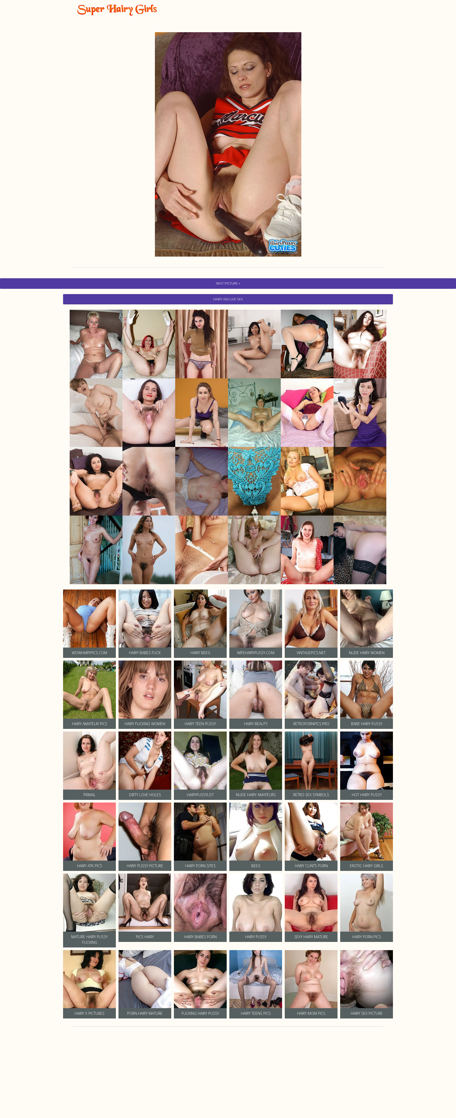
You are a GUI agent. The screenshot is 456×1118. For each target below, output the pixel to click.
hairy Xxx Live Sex (228, 299)
